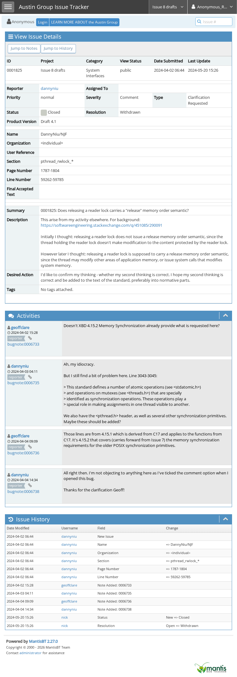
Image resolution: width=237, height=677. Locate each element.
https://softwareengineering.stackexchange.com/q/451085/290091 (101, 225)
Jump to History (58, 48)
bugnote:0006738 (23, 491)
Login (42, 22)
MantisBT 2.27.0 (43, 641)
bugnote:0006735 (23, 382)
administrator (30, 652)
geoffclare (20, 327)
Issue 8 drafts (165, 7)
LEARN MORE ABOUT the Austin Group (84, 22)
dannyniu (49, 88)
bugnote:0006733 (23, 344)
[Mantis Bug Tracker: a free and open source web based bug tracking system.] (210, 667)
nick (64, 617)
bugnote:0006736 (23, 453)
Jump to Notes (24, 48)
